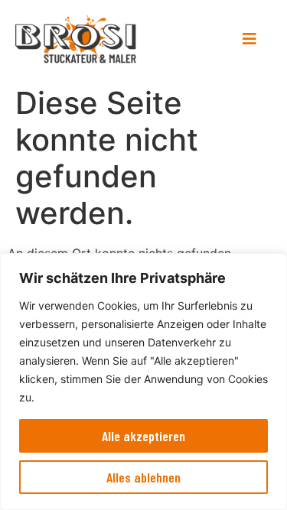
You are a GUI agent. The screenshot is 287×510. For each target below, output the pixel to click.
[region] (143, 381)
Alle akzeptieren (143, 435)
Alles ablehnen (143, 477)
